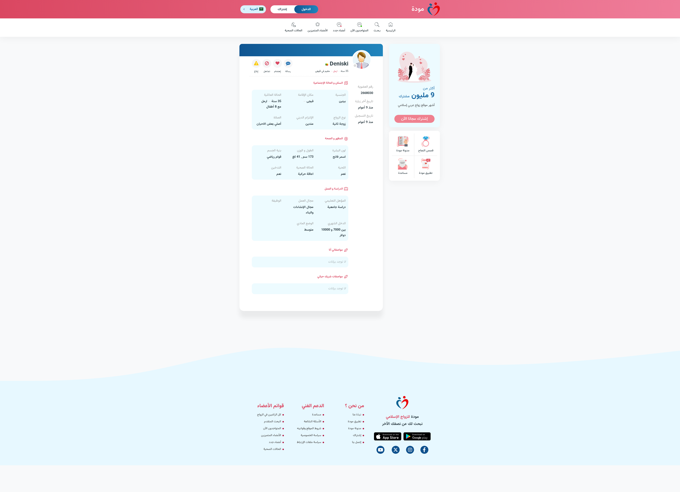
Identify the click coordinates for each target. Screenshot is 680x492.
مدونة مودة (402, 150)
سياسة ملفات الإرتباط (309, 442)
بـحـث (377, 30)
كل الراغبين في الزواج (269, 415)
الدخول (306, 9)
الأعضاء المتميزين (318, 30)
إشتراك (282, 9)
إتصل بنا (356, 442)
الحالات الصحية (293, 30)
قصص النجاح (425, 150)
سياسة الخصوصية (311, 435)
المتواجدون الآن (359, 30)
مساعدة (402, 173)
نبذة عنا (357, 415)
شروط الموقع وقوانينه (309, 428)
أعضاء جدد (339, 30)
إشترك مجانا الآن (414, 119)
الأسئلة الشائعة (312, 421)
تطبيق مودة (425, 173)
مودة (418, 9)
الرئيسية (390, 30)
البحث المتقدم (272, 421)
